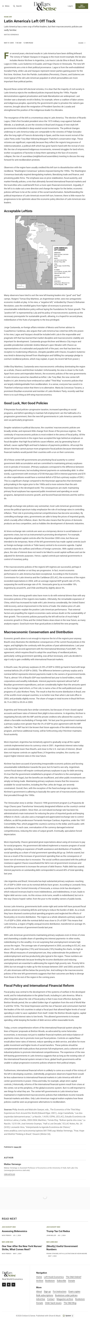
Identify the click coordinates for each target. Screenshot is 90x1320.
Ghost (51, 1316)
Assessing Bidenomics (14, 1231)
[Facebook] (4, 1284)
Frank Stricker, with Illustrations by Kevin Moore (66, 1253)
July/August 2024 (9, 1227)
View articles (9, 1174)
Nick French (6, 1235)
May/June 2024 (7, 1242)
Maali (58, 1316)
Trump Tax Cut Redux (58, 1231)
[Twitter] (9, 1284)
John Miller (51, 1235)
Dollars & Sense (28, 1316)
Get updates (82, 6)
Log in (70, 6)
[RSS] (13, 1284)
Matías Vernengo (11, 35)
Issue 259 (8, 17)
